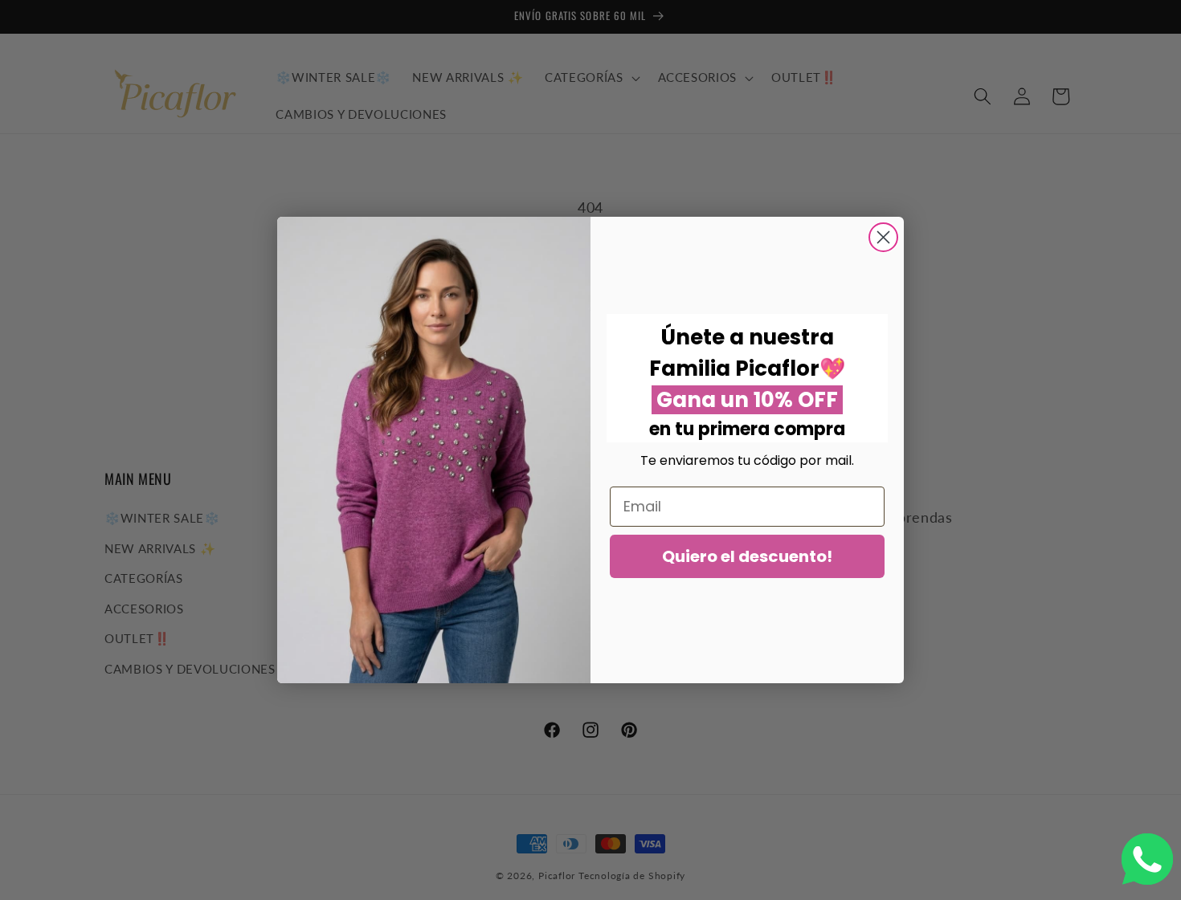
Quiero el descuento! (747, 556)
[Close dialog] (883, 237)
